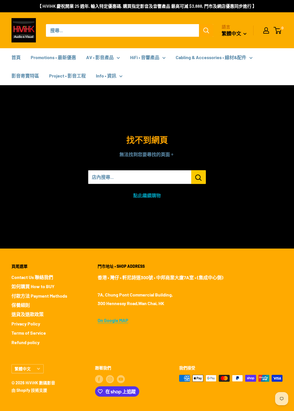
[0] (277, 30)
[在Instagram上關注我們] (110, 379)
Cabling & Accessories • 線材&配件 (211, 57)
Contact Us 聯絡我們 (32, 277)
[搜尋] (206, 30)
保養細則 (20, 305)
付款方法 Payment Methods (39, 295)
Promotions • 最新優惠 (53, 57)
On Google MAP (113, 320)
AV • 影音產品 (100, 57)
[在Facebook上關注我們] (99, 379)
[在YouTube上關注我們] (121, 379)
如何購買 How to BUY (33, 286)
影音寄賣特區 (25, 75)
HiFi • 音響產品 (144, 57)
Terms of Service (28, 333)
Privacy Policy (25, 323)
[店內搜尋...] (198, 177)
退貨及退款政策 (27, 314)
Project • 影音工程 (67, 75)
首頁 (16, 57)
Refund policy (25, 342)
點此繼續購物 (147, 195)
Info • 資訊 (106, 75)
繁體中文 (23, 368)
